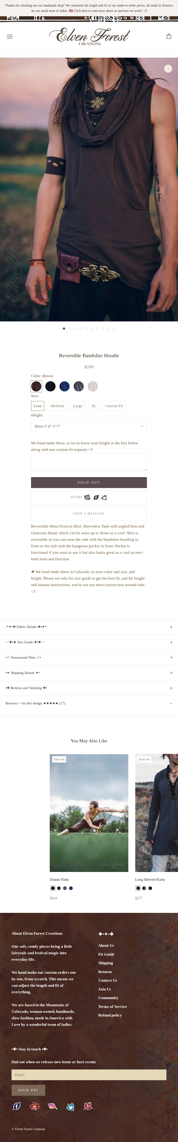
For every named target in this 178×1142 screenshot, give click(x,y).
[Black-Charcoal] (144, 888)
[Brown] (59, 888)
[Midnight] (71, 888)
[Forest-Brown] (162, 888)
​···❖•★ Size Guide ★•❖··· (25, 642)
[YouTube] (34, 1106)
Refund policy (110, 1015)
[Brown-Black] (150, 888)
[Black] (53, 888)
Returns (105, 972)
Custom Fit (114, 406)
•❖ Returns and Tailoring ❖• (26, 688)
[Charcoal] (65, 888)
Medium (57, 406)
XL (93, 406)
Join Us (104, 989)
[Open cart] (169, 36)
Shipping (105, 963)
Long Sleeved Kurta (150, 879)
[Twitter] (103, 496)
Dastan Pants (59, 879)
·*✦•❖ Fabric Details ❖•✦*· (27, 627)
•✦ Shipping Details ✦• (23, 673)
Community (108, 998)
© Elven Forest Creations (28, 1129)
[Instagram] (52, 1106)
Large (78, 406)
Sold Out (89, 482)
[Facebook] (95, 496)
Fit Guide (106, 954)
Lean (38, 406)
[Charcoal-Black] (138, 888)
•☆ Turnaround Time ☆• (23, 657)
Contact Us (107, 980)
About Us (106, 945)
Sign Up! (28, 1090)
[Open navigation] (10, 36)
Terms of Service (112, 1006)
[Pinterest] (87, 496)
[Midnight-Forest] (156, 888)
